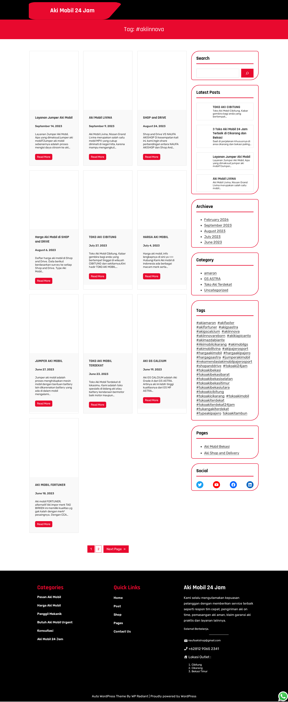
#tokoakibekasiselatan (214, 379)
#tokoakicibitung (210, 392)
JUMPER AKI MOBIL (48, 361)
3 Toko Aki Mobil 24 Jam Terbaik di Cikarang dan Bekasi (230, 133)
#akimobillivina (208, 349)
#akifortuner (206, 327)
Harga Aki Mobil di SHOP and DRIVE (52, 239)
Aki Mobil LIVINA (100, 117)
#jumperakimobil (236, 357)
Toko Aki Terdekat (218, 284)
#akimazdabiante (210, 340)
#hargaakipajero (236, 353)
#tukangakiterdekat (212, 409)
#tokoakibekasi (208, 370)
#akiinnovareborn (210, 336)
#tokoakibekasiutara (213, 387)
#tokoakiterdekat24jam (215, 405)
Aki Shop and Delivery (221, 453)
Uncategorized (216, 290)
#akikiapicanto (239, 336)
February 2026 (216, 220)
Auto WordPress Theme (109, 696)
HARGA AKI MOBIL (155, 237)
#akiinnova (231, 331)
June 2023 (213, 242)
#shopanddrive (208, 366)
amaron (210, 273)
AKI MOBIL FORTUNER (50, 485)
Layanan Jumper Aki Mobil (53, 117)
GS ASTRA (212, 279)
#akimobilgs (238, 344)
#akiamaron (206, 323)
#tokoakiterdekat (210, 400)
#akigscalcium (208, 331)
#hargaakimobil (209, 353)
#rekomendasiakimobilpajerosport (224, 362)
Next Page (116, 549)
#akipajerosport (235, 349)
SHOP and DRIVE (154, 117)
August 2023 (215, 231)
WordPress (188, 696)
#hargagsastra (208, 357)
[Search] (247, 73)
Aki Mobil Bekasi (217, 446)
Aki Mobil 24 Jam (72, 10)
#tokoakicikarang (210, 396)
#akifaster (225, 323)
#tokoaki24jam (235, 366)
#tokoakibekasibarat (213, 375)
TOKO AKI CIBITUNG (102, 237)
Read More (43, 157)
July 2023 (212, 237)
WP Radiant (139, 696)
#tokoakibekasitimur (213, 383)
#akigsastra (228, 327)
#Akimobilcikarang (211, 344)
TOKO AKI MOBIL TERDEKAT (100, 363)
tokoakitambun (235, 413)
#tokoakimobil (237, 396)
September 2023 (218, 225)
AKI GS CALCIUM (154, 361)
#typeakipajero (208, 413)
